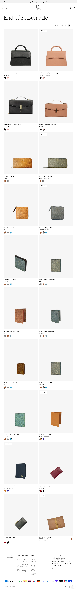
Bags (18, 559)
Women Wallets (19, 562)
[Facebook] (65, 587)
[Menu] (2, 8)
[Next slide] (35, 50)
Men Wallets (19, 566)
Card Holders (19, 570)
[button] (63, 25)
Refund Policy (33, 566)
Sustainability (26, 562)
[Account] (71, 8)
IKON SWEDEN (12, 587)
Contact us (34, 559)
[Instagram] (69, 587)
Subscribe (73, 569)
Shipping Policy (33, 562)
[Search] (6, 8)
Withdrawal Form (34, 577)
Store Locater (24, 571)
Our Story (25, 559)
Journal (25, 564)
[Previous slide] (6, 50)
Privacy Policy (33, 570)
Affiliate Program (25, 567)
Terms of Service (33, 573)
